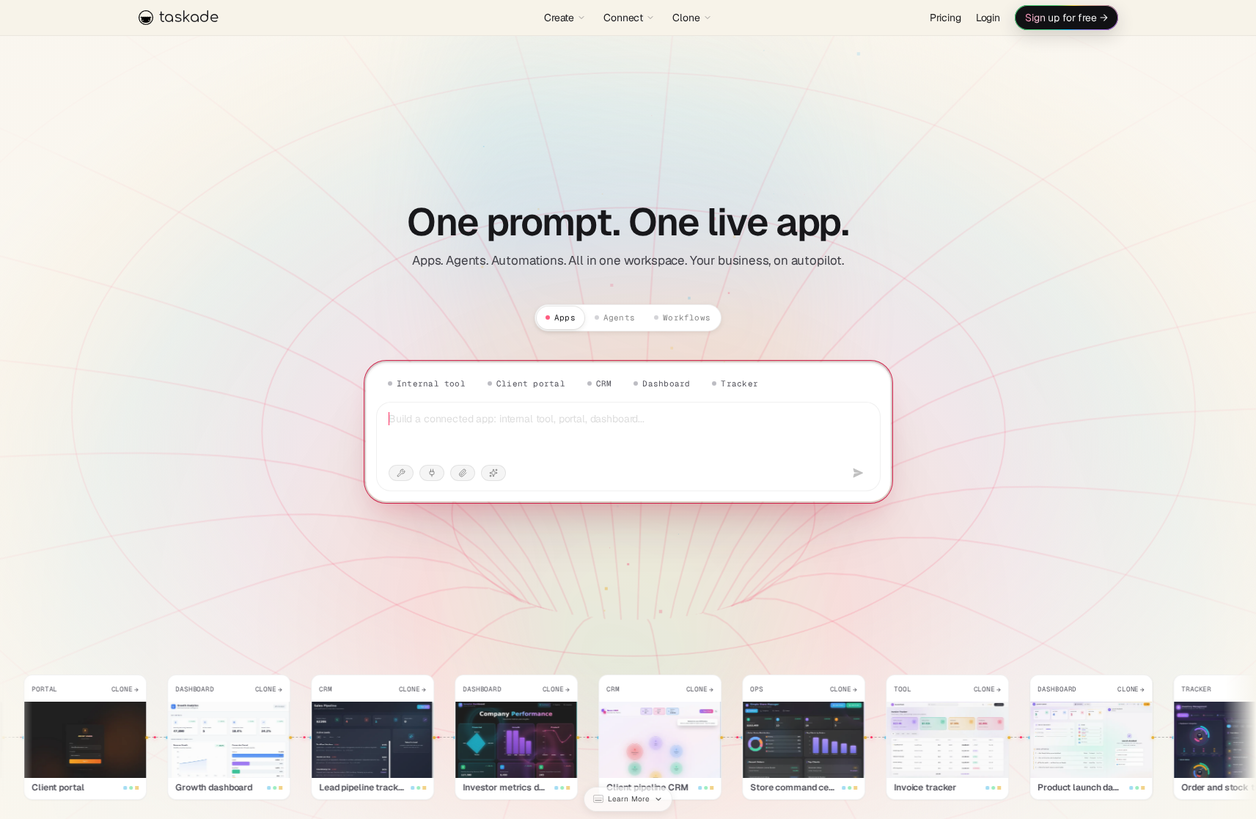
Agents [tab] (619, 317)
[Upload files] (462, 473)
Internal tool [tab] (431, 383)
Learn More (629, 799)
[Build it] (858, 473)
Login (988, 17)
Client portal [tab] (530, 383)
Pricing (945, 17)
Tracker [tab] (739, 383)
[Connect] (431, 473)
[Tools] (401, 473)
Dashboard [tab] (666, 383)
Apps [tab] (565, 317)
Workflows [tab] (686, 317)
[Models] (493, 473)
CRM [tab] (603, 383)
